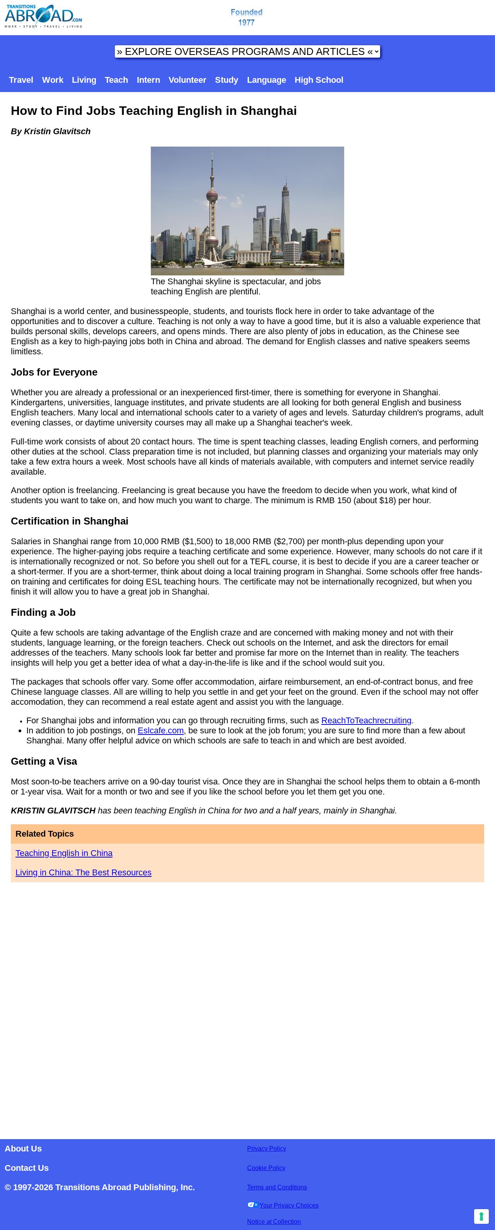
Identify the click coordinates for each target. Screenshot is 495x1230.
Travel (21, 80)
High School (319, 80)
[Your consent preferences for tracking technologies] (481, 1216)
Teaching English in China (64, 853)
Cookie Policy (266, 1168)
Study (226, 80)
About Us (23, 1148)
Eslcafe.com (161, 730)
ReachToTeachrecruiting (366, 720)
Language (266, 80)
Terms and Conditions (277, 1187)
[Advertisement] (247, 1008)
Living (84, 80)
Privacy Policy (266, 1148)
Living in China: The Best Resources (83, 872)
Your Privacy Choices (289, 1205)
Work (52, 80)
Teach (116, 80)
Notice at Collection (274, 1221)
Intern (148, 80)
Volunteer (188, 80)
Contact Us (27, 1168)
